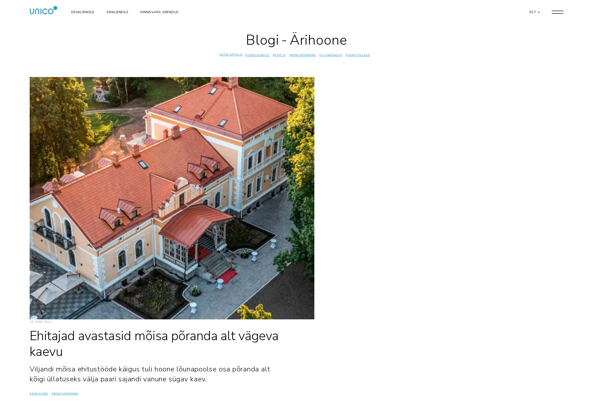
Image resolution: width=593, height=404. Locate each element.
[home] (43, 12)
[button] (533, 12)
